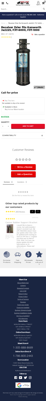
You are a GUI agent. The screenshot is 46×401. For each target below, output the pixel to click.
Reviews (23, 302)
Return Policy (23, 294)
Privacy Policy (23, 297)
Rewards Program (23, 288)
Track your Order (23, 305)
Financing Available (23, 307)
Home (3, 23)
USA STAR (23, 291)
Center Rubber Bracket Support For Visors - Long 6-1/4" (10, 236)
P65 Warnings (23, 318)
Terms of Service (23, 299)
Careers (23, 285)
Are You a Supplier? (23, 316)
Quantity (5, 122)
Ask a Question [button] (24, 174)
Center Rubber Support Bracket (21, 222)
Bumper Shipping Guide (23, 310)
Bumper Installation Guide (23, 313)
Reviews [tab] (7, 182)
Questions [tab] (20, 182)
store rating (18, 393)
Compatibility (9, 135)
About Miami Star (23, 283)
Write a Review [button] (24, 167)
